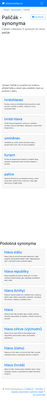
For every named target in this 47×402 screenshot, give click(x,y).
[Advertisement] (23, 60)
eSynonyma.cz (14, 3)
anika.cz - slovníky (34, 389)
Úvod (6, 9)
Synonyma (16, 9)
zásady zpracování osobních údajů (27, 392)
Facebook (39, 17)
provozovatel (39, 395)
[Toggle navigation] (41, 3)
